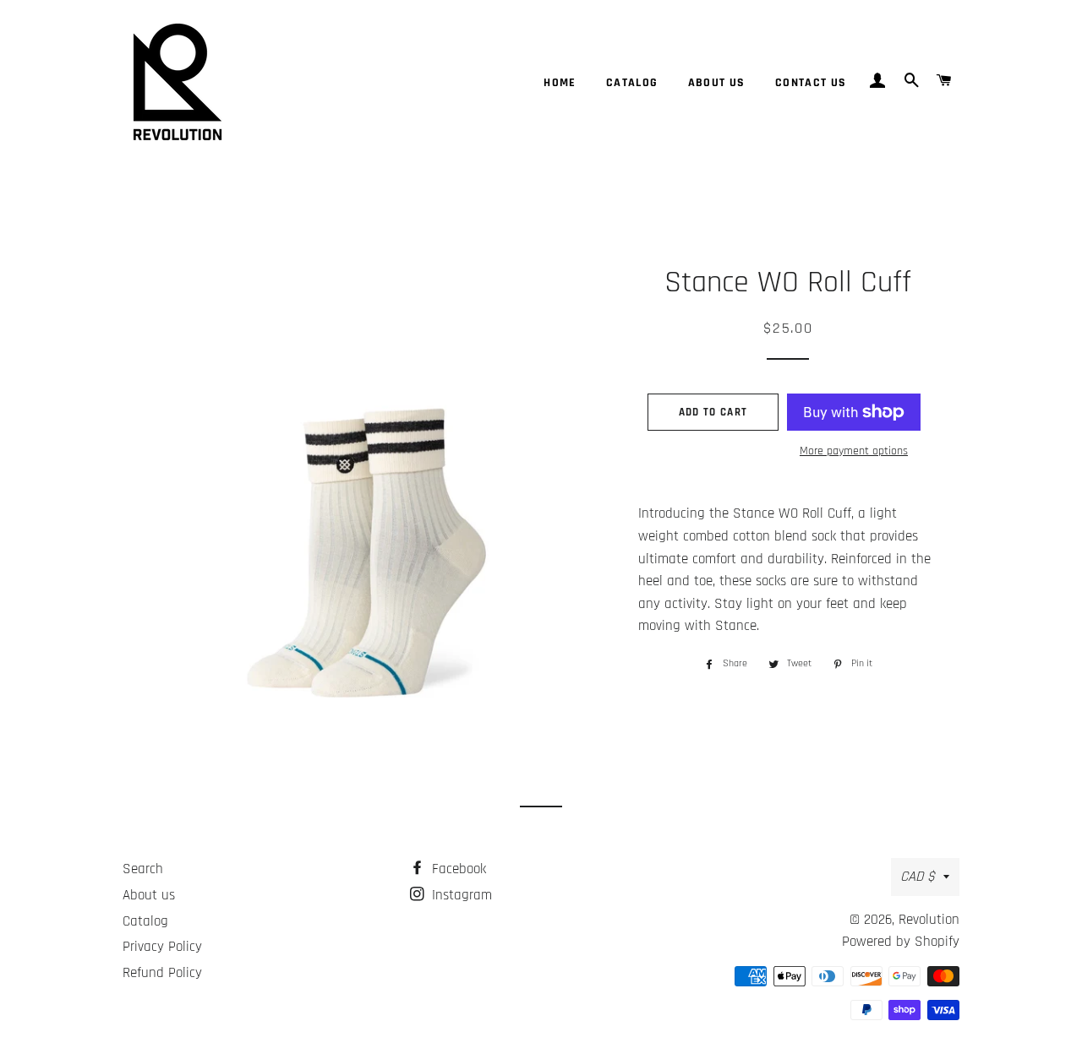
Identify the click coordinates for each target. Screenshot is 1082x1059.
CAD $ (917, 876)
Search (143, 869)
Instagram (460, 895)
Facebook (457, 869)
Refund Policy (162, 973)
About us (717, 82)
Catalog (632, 82)
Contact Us (811, 82)
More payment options (854, 451)
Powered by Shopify (900, 941)
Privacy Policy (162, 946)
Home (560, 82)
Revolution (929, 919)
